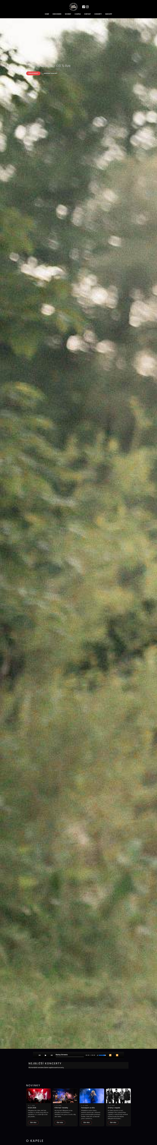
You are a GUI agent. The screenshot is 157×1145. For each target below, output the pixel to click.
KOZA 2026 (32, 1108)
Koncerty (98, 14)
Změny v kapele (114, 1108)
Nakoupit (108, 14)
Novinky (68, 14)
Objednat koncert (50, 73)
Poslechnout (33, 73)
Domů (47, 14)
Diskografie (57, 14)
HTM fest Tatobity (61, 1108)
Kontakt (87, 14)
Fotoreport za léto (88, 1108)
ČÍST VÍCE (33, 1122)
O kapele (78, 14)
